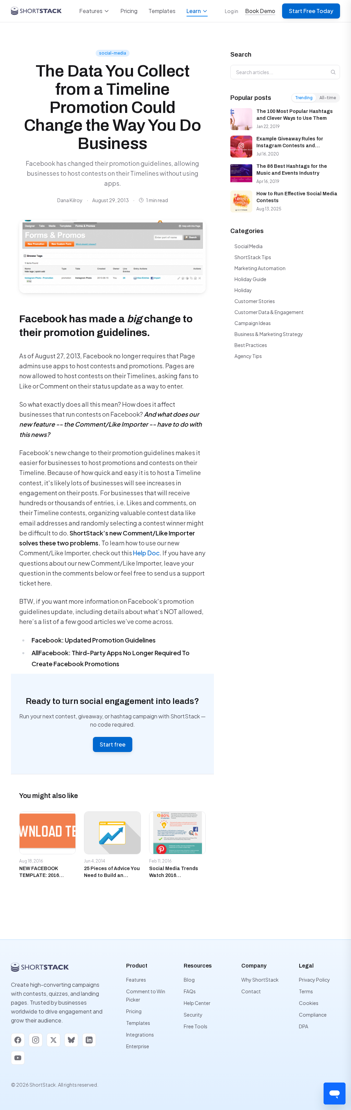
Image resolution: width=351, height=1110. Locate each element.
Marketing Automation (260, 268)
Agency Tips (248, 356)
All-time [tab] (327, 97)
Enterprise (137, 1046)
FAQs (190, 991)
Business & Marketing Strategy (268, 334)
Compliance (313, 1014)
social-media (112, 53)
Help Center (197, 1003)
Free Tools (195, 1026)
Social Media (248, 246)
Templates (162, 10)
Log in (231, 11)
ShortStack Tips (252, 257)
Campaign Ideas (252, 323)
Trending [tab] (304, 97)
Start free (112, 744)
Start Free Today (311, 10)
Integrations (140, 1034)
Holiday (243, 290)
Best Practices (250, 345)
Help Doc (146, 553)
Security (193, 1014)
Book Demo (260, 10)
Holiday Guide (250, 279)
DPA (303, 1026)
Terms (306, 991)
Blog (189, 979)
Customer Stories (254, 301)
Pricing (128, 10)
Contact (251, 991)
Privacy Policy (314, 979)
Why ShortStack (260, 979)
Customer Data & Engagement (269, 312)
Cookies (308, 1003)
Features (90, 10)
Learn (193, 10)
